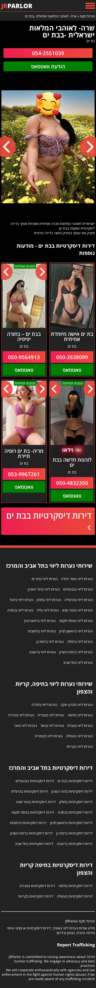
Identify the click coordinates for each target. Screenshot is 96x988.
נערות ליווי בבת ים (45, 578)
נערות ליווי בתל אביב (78, 662)
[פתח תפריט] (90, 5)
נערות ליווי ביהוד (21, 599)
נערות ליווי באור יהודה (77, 578)
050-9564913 (24, 357)
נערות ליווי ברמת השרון (76, 652)
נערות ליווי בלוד (48, 610)
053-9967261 (24, 474)
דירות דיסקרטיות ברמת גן (74, 833)
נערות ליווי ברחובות (42, 631)
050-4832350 (72, 482)
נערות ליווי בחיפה (80, 715)
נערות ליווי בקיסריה (48, 736)
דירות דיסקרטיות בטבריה (37, 885)
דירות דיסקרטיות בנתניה (75, 812)
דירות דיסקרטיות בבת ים (48, 515)
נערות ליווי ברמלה (80, 641)
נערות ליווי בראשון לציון (76, 631)
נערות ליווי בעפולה (79, 736)
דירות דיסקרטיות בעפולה (75, 896)
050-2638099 (72, 357)
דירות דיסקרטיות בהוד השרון (72, 791)
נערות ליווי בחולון (49, 599)
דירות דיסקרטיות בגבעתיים (35, 780)
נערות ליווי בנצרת (80, 725)
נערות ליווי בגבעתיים (78, 589)
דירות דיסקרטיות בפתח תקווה (32, 812)
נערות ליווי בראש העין (39, 620)
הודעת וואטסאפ (48, 66)
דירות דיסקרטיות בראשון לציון (71, 822)
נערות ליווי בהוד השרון (44, 589)
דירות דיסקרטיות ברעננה (75, 843)
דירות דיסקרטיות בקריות (35, 896)
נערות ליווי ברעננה (42, 652)
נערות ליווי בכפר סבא (77, 610)
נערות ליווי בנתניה (20, 610)
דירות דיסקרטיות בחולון (76, 801)
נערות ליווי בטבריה (51, 715)
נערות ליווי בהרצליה (78, 599)
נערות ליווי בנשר (52, 725)
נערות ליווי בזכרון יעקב (77, 704)
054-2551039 (48, 53)
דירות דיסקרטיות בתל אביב (34, 843)
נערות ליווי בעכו (25, 725)
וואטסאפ (72, 369)
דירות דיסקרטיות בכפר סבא (36, 801)
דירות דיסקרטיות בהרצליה (29, 791)
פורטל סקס (87, 16)
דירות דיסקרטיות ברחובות (28, 822)
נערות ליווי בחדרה (44, 704)
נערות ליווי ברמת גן (50, 641)
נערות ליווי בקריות (80, 746)
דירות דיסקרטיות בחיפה (75, 885)
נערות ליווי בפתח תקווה (76, 620)
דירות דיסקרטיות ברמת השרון (31, 833)
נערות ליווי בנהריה (21, 715)
